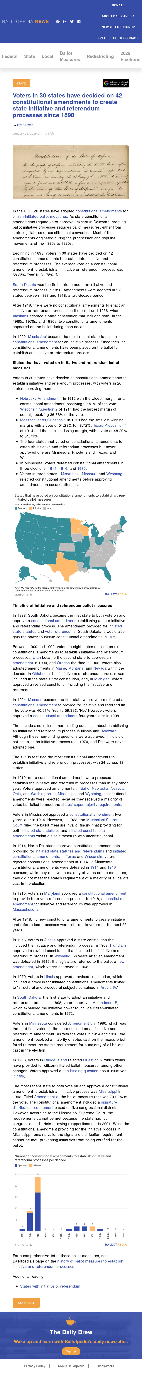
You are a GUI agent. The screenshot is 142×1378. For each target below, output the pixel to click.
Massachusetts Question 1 (43, 419)
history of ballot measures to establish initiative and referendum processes (68, 1263)
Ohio (17, 793)
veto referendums (60, 631)
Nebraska (100, 788)
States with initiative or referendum (50, 1286)
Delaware (108, 730)
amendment (23, 662)
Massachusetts (26, 909)
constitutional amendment (35, 341)
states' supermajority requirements (91, 804)
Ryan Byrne (25, 125)
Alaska (50, 939)
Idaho (84, 788)
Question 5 (92, 1060)
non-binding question (80, 1070)
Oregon (63, 662)
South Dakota (24, 284)
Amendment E (105, 1002)
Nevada (99, 668)
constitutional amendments (99, 211)
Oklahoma (41, 673)
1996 (21, 1076)
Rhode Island (55, 1060)
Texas (71, 856)
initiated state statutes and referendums (70, 851)
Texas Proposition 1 (110, 425)
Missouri (89, 473)
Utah (37, 657)
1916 (63, 468)
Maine (61, 668)
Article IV (108, 987)
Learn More (26, 1302)
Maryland (52, 893)
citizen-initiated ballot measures (40, 216)
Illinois (49, 976)
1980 (81, 468)
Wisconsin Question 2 (39, 409)
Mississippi (37, 336)
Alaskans (20, 315)
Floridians (118, 945)
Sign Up (71, 1351)
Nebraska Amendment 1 (41, 398)
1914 (52, 468)
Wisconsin (93, 856)
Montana (75, 668)
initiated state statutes (40, 830)
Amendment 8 (46, 1096)
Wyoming (114, 473)
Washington (41, 793)
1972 (112, 636)
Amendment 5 (80, 1023)
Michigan (102, 678)
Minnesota (38, 1023)
